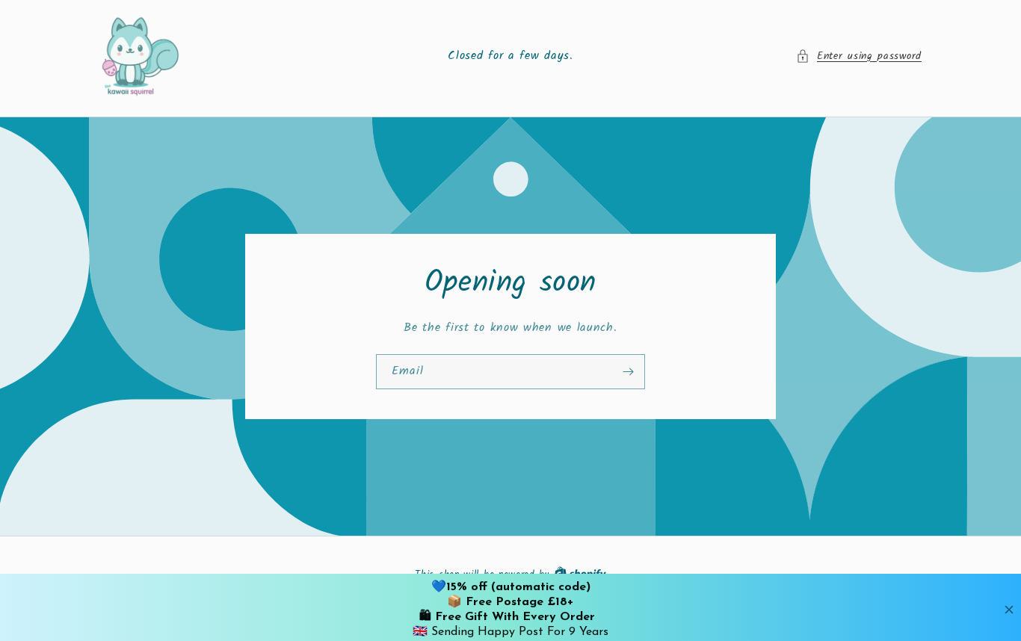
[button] (859, 56)
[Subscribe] (627, 370)
